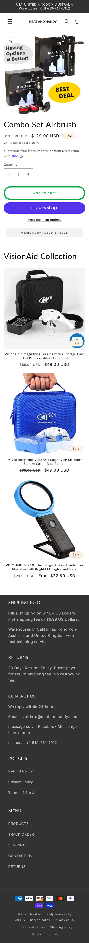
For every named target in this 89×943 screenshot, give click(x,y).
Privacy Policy (20, 782)
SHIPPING (17, 845)
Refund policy (40, 920)
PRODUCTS (18, 824)
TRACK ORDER (21, 834)
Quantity (11, 165)
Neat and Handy (42, 914)
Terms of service (33, 927)
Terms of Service (23, 793)
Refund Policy (20, 771)
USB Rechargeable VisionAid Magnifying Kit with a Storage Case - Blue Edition (44, 461)
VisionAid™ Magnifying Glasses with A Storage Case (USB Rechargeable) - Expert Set (44, 356)
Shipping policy (61, 927)
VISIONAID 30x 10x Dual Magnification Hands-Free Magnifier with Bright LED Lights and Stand (44, 567)
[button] (10, 21)
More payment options (45, 219)
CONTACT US (20, 856)
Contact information (46, 934)
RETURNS (17, 867)
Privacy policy (65, 920)
